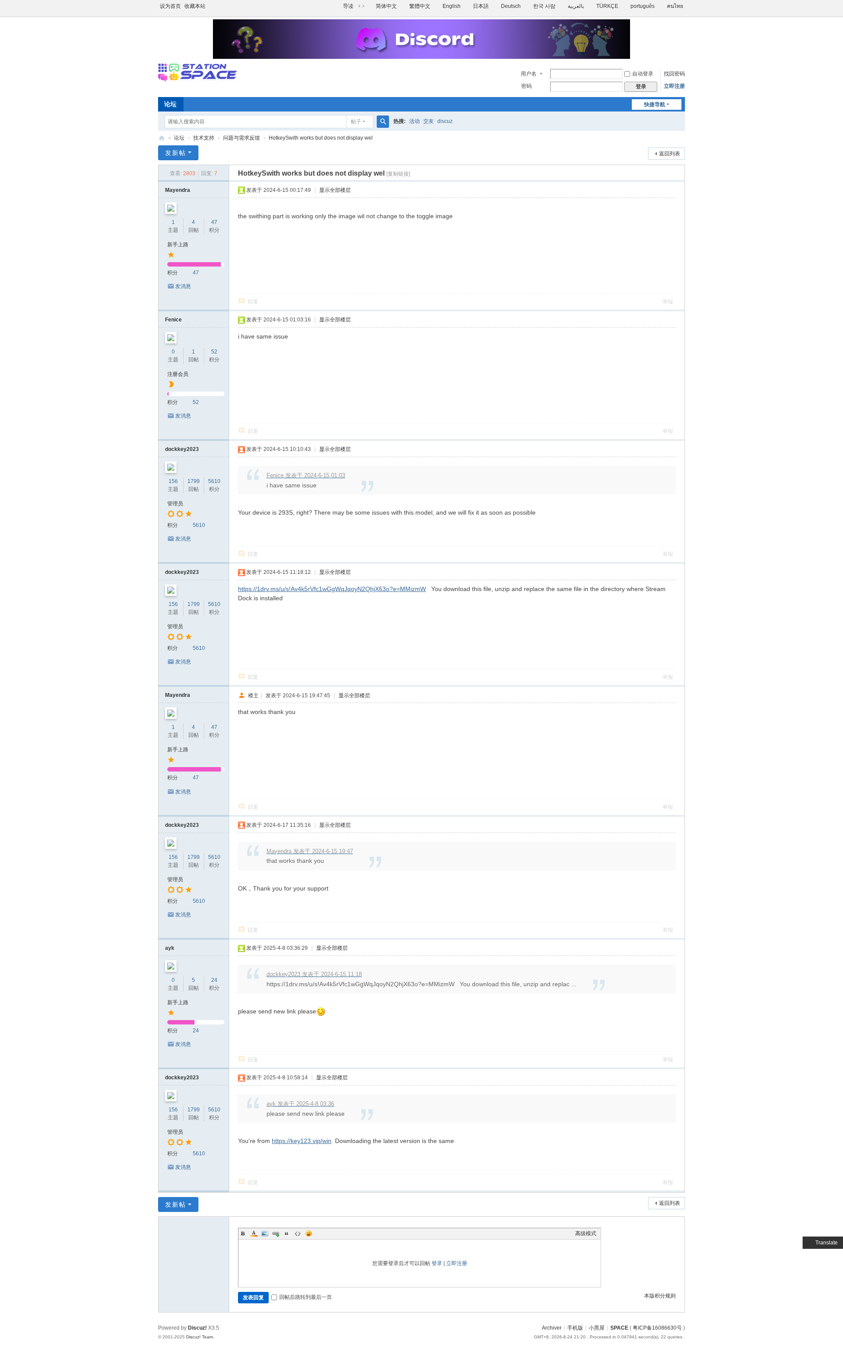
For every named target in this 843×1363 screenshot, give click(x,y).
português (642, 6)
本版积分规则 (660, 1296)
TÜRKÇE (607, 6)
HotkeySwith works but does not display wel (321, 138)
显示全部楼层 (335, 190)
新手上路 (177, 245)
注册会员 (177, 374)
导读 (348, 6)
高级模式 (585, 1233)
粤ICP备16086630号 (657, 1328)
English (452, 6)
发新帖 (175, 152)
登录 (437, 1263)
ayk (169, 948)
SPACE (619, 1328)
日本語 (481, 6)
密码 (526, 86)
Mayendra (177, 190)
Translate (826, 1243)
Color (253, 1233)
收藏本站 (194, 6)
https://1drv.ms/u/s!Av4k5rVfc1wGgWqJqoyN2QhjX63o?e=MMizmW (332, 588)
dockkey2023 (182, 449)
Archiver (552, 1328)
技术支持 (203, 138)
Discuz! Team (199, 1336)
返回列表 (669, 154)
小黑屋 (597, 1328)
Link (275, 1233)
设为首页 (170, 6)
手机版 (575, 1328)
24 (214, 980)
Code (297, 1233)
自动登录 (642, 74)
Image (264, 1233)
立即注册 (674, 86)
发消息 (183, 286)
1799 (193, 481)
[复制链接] (398, 174)
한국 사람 (544, 6)
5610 (214, 481)
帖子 (356, 122)
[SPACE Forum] (197, 78)
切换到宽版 (361, 6)
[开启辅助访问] (339, 6)
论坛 (170, 104)
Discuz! (197, 1328)
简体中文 (386, 6)
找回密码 (674, 74)
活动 (414, 121)
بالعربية (576, 6)
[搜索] (383, 121)
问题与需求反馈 (241, 138)
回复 (253, 302)
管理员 (175, 504)
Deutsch (511, 6)
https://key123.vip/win (301, 1140)
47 (214, 222)
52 (214, 352)
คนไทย (675, 6)
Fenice (173, 320)
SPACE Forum (161, 138)
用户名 (529, 74)
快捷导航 (654, 104)
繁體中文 (419, 6)
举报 (668, 302)
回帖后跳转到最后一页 (305, 1297)
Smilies (308, 1233)
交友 (428, 121)
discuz (445, 121)
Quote (286, 1233)
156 (173, 481)
